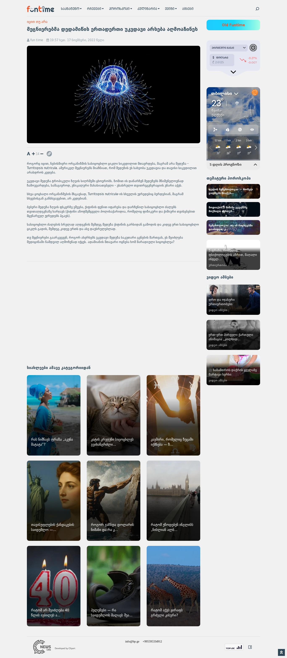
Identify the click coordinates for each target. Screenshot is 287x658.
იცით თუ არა (37, 22)
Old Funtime (233, 25)
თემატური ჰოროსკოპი (229, 178)
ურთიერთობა (218, 265)
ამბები (188, 9)
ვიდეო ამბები (220, 277)
